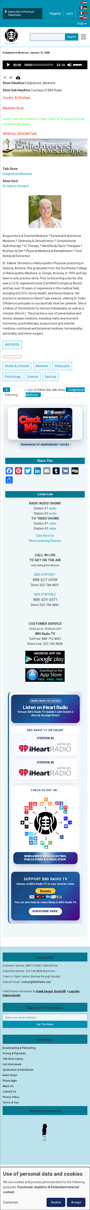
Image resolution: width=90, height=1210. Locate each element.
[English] (81, 2)
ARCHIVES (12, 344)
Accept (76, 1202)
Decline (56, 1202)
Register (55, 13)
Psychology (13, 376)
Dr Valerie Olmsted (15, 186)
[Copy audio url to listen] (10, 78)
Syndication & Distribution (18, 1069)
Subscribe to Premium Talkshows (21, 13)
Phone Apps (10, 1080)
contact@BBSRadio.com (36, 982)
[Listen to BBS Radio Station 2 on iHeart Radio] (45, 772)
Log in (69, 13)
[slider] (38, 65)
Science (32, 376)
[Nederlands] (85, 2)
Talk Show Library (13, 1058)
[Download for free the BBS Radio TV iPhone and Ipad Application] (45, 674)
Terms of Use (11, 1102)
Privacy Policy (11, 1097)
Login (29, 390)
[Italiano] (81, 12)
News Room (10, 1075)
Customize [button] (10, 1202)
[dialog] (45, 1188)
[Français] (81, 7)
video (52, 523)
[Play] (8, 65)
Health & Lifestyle (17, 366)
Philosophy (62, 366)
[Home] (11, 36)
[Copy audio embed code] (5, 78)
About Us (8, 1086)
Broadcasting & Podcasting (19, 1047)
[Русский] (81, 17)
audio (53, 508)
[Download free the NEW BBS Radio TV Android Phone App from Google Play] (45, 657)
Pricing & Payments (14, 1053)
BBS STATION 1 (45, 574)
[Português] (85, 12)
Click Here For (45, 535)
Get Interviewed (12, 1064)
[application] (45, 64)
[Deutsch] (85, 7)
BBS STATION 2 (45, 594)
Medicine (42, 366)
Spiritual (50, 376)
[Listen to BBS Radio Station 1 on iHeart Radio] (45, 748)
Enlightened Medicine (17, 174)
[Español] (85, 17)
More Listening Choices (45, 540)
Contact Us (9, 1091)
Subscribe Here (45, 911)
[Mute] (69, 65)
